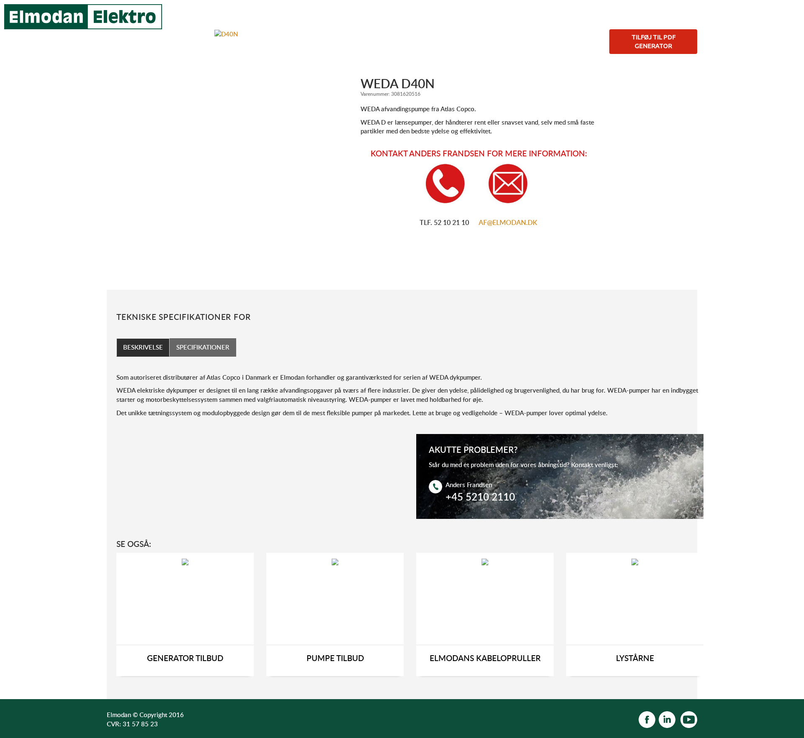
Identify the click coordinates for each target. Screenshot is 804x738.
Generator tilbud (185, 658)
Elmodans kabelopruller (485, 658)
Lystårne (635, 658)
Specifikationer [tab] (202, 347)
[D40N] (226, 33)
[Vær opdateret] (647, 719)
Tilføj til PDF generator (653, 41)
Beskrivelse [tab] (143, 347)
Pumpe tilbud (335, 658)
